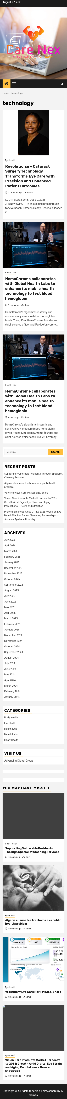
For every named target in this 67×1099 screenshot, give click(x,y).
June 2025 (10, 601)
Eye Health (10, 160)
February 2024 (12, 691)
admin (30, 193)
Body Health (11, 717)
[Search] (62, 83)
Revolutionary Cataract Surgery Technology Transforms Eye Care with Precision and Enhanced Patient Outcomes (30, 176)
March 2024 (11, 685)
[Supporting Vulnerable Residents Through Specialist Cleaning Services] (33, 816)
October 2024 (12, 646)
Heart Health (11, 740)
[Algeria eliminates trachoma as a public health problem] (33, 888)
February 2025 (12, 624)
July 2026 (9, 539)
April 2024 (9, 680)
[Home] (6, 84)
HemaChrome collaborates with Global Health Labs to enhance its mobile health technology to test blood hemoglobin (30, 288)
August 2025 (11, 590)
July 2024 (9, 663)
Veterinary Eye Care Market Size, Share (26, 492)
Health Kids (10, 728)
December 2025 (13, 568)
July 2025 (9, 596)
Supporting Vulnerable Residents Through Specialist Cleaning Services (32, 850)
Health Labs (10, 272)
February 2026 (12, 556)
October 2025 (12, 579)
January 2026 (11, 562)
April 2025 (9, 612)
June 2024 (10, 669)
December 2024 (13, 635)
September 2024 (13, 652)
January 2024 (11, 697)
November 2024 (13, 640)
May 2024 (9, 674)
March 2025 (11, 618)
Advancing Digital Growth (19, 760)
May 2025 (9, 607)
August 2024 (11, 657)
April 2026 (9, 545)
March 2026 (11, 551)
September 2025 (13, 584)
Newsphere (50, 1091)
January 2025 (11, 629)
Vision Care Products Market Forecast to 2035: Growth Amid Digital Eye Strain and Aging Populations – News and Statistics (30, 502)
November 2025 (13, 573)
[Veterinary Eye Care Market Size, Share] (33, 959)
